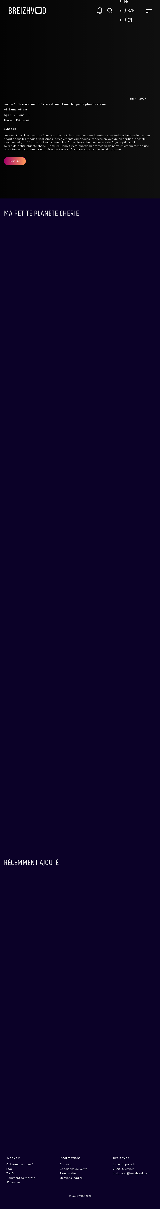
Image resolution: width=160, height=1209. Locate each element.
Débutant (22, 120)
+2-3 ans (10, 109)
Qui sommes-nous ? (20, 1164)
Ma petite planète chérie (88, 104)
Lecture (15, 161)
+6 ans (23, 109)
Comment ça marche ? (21, 1178)
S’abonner (13, 1182)
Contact (65, 1164)
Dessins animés (29, 104)
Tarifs (10, 1173)
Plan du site (68, 1173)
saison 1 (10, 104)
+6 (27, 115)
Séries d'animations (55, 104)
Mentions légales (71, 1178)
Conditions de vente (73, 1169)
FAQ (9, 1169)
